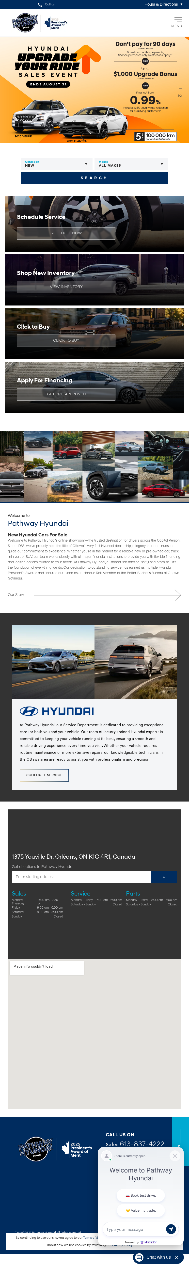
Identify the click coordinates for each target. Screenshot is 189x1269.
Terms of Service (95, 1237)
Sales (135, 1144)
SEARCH (95, 178)
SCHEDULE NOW (66, 233)
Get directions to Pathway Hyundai (42, 867)
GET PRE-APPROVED (66, 394)
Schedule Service (44, 775)
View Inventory (66, 287)
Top (180, 1149)
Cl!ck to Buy (66, 341)
